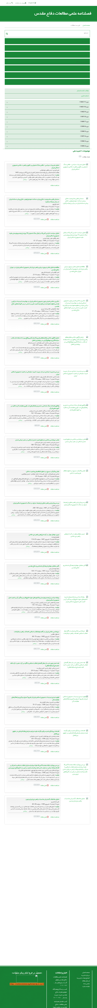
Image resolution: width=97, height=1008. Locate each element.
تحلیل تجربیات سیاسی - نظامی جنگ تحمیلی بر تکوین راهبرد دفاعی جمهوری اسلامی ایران (35, 166)
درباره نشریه (85, 975)
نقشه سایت (86, 986)
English (32, 2)
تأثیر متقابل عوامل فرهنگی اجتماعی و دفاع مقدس (43, 566)
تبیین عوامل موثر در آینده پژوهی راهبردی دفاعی (44, 534)
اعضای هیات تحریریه (83, 978)
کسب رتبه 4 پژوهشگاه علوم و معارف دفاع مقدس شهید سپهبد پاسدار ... (60, 993)
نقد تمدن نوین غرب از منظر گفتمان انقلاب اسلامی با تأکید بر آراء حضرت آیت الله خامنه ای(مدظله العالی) (34, 664)
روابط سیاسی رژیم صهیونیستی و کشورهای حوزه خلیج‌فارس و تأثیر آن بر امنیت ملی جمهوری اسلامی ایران (34, 599)
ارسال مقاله (84, 68)
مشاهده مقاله (55, 185)
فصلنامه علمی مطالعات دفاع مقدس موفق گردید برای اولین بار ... (60, 979)
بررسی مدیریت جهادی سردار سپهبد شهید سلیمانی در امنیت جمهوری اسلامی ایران (35, 373)
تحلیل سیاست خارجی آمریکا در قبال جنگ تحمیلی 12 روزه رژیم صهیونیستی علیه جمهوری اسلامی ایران (34, 234)
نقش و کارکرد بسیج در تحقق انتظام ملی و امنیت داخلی (42, 471)
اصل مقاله (40, 219)
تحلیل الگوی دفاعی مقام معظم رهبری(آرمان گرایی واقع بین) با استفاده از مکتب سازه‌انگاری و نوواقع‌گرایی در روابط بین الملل (35, 339)
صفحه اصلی (86, 25)
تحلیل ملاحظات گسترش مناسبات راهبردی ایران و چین (42, 799)
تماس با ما (85, 82)
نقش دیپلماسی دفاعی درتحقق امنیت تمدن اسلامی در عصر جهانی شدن (37, 439)
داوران (86, 75)
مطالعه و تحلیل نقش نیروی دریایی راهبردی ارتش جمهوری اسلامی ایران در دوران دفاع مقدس (34, 268)
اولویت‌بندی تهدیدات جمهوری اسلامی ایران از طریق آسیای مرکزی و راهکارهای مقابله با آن (35, 698)
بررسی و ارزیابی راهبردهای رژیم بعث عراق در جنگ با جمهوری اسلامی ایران (36, 503)
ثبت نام (9, 2)
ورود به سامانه (20, 2)
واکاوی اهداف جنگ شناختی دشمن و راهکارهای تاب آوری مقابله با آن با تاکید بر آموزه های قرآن (35, 407)
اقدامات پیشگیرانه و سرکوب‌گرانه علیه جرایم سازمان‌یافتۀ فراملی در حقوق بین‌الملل (35, 732)
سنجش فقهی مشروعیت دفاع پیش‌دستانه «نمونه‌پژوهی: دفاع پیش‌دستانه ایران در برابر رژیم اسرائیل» (34, 200)
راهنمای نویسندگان (82, 61)
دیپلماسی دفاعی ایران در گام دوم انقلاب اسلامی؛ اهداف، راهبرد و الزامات (36, 631)
